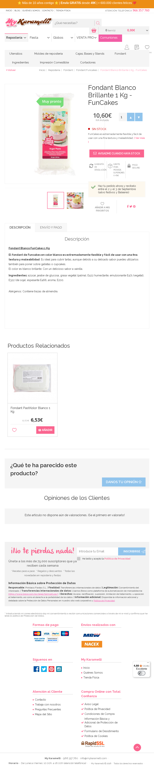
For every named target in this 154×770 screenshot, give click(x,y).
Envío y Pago (51, 227)
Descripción (20, 227)
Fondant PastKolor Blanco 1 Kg (30, 409)
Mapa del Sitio (43, 714)
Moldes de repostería (48, 53)
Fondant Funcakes (86, 70)
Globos (58, 37)
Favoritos (147, 52)
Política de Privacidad (117, 558)
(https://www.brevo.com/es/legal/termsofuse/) (33, 594)
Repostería (14, 37)
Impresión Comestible (54, 62)
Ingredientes (20, 62)
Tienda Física (63, 10)
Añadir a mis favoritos (102, 209)
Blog (17, 10)
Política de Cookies (96, 736)
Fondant (120, 53)
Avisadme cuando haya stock (118, 153)
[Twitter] (44, 669)
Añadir (46, 430)
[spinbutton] (122, 117)
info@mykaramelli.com (93, 758)
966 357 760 (141, 10)
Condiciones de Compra (100, 713)
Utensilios (15, 53)
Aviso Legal (92, 704)
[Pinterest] (51, 669)
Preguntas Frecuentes (48, 709)
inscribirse (131, 551)
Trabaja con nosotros (48, 704)
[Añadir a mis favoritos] (14, 430)
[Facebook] (36, 669)
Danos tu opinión (122, 482)
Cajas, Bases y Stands (89, 53)
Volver (12, 70)
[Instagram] (59, 669)
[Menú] (148, 663)
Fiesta (34, 37)
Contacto (47, 10)
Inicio (9, 10)
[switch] (141, 673)
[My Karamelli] (28, 22)
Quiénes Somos (31, 10)
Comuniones (109, 37)
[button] (130, 117)
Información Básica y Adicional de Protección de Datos (101, 722)
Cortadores (87, 62)
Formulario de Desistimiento (102, 731)
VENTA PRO (85, 37)
